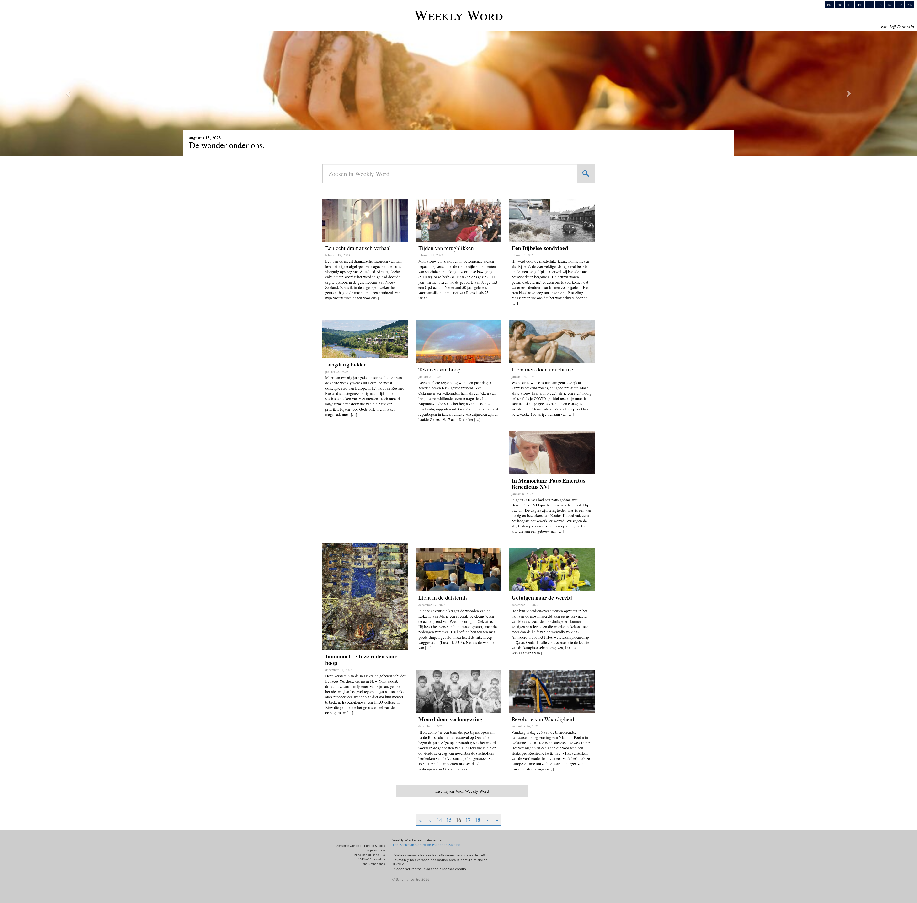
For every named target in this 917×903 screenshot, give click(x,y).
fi (859, 5)
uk (879, 5)
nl (909, 5)
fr (839, 5)
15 (449, 819)
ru (869, 5)
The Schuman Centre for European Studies (426, 845)
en (829, 5)
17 (468, 819)
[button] (69, 93)
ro (899, 5)
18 (477, 819)
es (889, 5)
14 (439, 819)
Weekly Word (458, 14)
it (849, 5)
